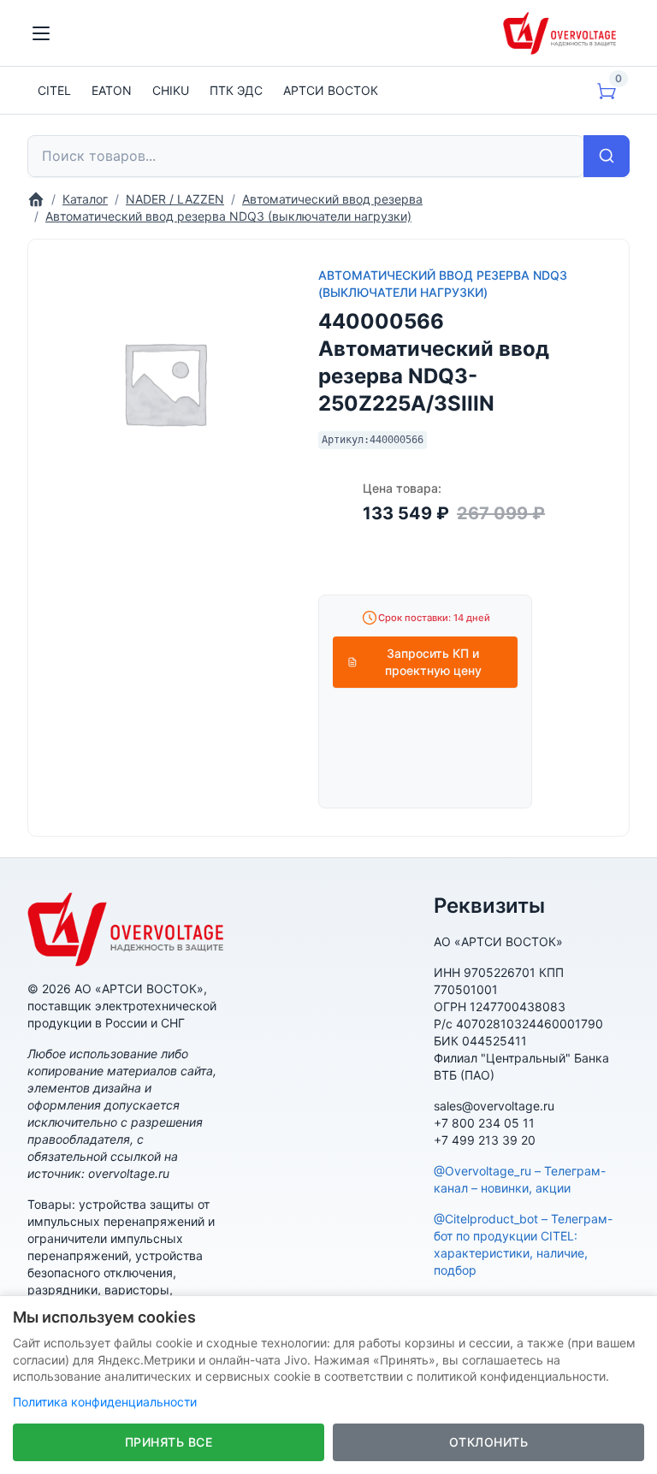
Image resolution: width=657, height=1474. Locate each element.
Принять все (169, 1442)
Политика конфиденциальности (105, 1401)
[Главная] (35, 199)
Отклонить (489, 1442)
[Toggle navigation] (41, 33)
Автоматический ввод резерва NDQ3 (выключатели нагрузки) (442, 283)
